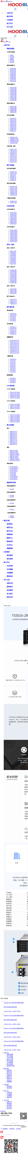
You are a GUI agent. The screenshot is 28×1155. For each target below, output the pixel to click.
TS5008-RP (13, 78)
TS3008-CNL (13, 171)
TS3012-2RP (13, 87)
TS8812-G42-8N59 (15, 421)
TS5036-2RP (13, 98)
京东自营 (10, 566)
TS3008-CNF (13, 201)
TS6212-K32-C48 (14, 353)
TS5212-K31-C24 (14, 340)
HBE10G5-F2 (13, 437)
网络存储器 (10, 48)
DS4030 (12, 503)
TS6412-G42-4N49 (15, 405)
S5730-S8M (13, 475)
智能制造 (10, 534)
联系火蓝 (10, 597)
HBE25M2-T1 (13, 444)
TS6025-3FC (13, 124)
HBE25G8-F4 (13, 442)
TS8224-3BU (13, 291)
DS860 (11, 55)
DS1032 (12, 489)
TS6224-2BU (13, 279)
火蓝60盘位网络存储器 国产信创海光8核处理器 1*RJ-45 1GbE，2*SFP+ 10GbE (14, 1007)
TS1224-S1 (13, 367)
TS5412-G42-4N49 (15, 404)
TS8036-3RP (13, 109)
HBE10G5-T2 (13, 434)
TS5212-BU (13, 256)
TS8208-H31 (13, 313)
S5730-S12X (13, 472)
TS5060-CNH (7, 1002)
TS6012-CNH (13, 189)
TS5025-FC (13, 131)
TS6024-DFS (13, 218)
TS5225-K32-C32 (14, 347)
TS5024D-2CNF (14, 141)
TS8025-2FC (13, 129)
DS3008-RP (13, 68)
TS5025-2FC (13, 126)
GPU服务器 (10, 385)
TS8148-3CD (13, 153)
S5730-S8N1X (13, 477)
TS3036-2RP (13, 90)
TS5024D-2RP (13, 143)
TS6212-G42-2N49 (15, 393)
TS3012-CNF (13, 202)
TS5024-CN (13, 176)
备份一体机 (10, 244)
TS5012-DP (13, 79)
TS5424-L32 (13, 331)
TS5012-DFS (13, 212)
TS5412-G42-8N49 (15, 414)
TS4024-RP (13, 77)
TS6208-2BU (13, 277)
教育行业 (10, 527)
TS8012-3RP (13, 106)
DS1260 (12, 56)
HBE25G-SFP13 (14, 457)
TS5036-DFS (13, 215)
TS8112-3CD (13, 149)
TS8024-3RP (13, 108)
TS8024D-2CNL (14, 138)
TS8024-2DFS (13, 240)
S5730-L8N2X (13, 469)
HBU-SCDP (13, 251)
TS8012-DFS (13, 221)
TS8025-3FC (13, 125)
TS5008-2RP (13, 94)
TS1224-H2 (13, 317)
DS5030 (12, 509)
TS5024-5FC (13, 118)
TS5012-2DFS (13, 230)
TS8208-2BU (13, 282)
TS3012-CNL (13, 173)
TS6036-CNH (13, 192)
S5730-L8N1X (13, 479)
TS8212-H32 (13, 315)
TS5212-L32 (13, 329)
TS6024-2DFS (13, 235)
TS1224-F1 (13, 360)
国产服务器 (10, 307)
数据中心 (10, 538)
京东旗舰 (10, 569)
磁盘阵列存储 (11, 482)
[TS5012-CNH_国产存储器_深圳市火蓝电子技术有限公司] (4, 1039)
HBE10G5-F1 (13, 435)
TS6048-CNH (13, 193)
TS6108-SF (13, 381)
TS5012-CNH (7, 1041)
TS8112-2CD (13, 162)
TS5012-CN (13, 174)
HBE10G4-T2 (13, 433)
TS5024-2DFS (13, 231)
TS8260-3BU (13, 293)
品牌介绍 (10, 583)
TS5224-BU (13, 258)
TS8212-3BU (13, 290)
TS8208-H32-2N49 (15, 396)
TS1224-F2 (13, 362)
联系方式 (3, 1111)
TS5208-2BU (13, 271)
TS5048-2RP (13, 100)
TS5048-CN (13, 178)
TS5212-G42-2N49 (15, 392)
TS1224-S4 (13, 371)
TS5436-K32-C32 (14, 350)
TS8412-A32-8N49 (15, 419)
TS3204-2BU (13, 270)
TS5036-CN (13, 177)
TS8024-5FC (13, 121)
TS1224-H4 (13, 320)
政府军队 (10, 524)
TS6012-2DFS (13, 234)
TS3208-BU (13, 254)
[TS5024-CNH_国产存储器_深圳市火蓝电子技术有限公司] (4, 1027)
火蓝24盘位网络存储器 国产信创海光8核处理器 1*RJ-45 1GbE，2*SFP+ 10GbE (14, 1033)
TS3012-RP (13, 71)
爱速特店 (10, 576)
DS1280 (12, 60)
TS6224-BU (13, 263)
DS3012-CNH (13, 188)
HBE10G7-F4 (13, 440)
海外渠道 (10, 559)
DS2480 (12, 62)
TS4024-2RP (13, 91)
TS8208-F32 (13, 359)
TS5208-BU (13, 255)
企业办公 (10, 545)
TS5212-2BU (13, 272)
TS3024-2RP (13, 89)
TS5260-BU (13, 259)
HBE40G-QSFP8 (14, 453)
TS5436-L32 (13, 332)
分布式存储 (10, 206)
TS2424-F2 (13, 366)
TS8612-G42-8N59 (15, 420)
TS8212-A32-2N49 (15, 397)
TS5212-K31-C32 (14, 341)
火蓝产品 (10, 13)
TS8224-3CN (13, 302)
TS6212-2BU (13, 278)
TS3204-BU (13, 252)
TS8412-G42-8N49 (15, 417)
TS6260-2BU (13, 281)
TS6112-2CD (13, 159)
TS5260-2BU (13, 275)
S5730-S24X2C (14, 470)
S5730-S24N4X (14, 476)
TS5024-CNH (7, 1028)
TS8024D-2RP (13, 137)
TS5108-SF (13, 379)
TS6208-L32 (13, 334)
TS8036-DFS (13, 223)
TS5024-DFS (13, 214)
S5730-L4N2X (13, 466)
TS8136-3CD (13, 152)
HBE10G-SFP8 (14, 450)
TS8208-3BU (13, 289)
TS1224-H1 (13, 316)
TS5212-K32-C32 (14, 344)
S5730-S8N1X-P (14, 468)
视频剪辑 (10, 548)
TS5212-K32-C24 (14, 343)
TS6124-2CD (13, 160)
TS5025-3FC (13, 122)
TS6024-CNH (13, 190)
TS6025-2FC (13, 128)
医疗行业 (10, 531)
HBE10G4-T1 (13, 431)
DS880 (11, 59)
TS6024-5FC (13, 119)
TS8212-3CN (13, 301)
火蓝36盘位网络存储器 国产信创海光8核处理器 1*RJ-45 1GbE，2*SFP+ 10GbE (14, 1020)
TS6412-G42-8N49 (15, 416)
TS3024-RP (13, 72)
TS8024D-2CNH (14, 140)
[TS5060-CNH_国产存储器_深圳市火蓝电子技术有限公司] (4, 1001)
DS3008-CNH (13, 186)
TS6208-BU (13, 261)
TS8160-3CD (13, 155)
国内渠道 (10, 555)
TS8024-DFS (13, 222)
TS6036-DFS (13, 219)
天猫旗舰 (10, 572)
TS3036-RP (13, 74)
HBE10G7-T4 (13, 441)
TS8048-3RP (13, 110)
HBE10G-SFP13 (14, 456)
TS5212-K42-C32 (14, 346)
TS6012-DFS (13, 216)
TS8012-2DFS (13, 238)
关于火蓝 (10, 27)
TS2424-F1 (13, 364)
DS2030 (12, 495)
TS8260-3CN (13, 303)
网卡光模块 (10, 425)
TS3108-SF (13, 378)
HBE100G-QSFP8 (14, 454)
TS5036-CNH (7, 1015)
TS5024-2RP (13, 97)
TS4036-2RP (13, 93)
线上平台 (10, 23)
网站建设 (23, 1126)
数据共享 (10, 541)
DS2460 (12, 58)
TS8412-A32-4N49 (15, 408)
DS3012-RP (13, 70)
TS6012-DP (13, 81)
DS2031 (12, 496)
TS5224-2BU (13, 274)
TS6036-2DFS (13, 237)
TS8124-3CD (13, 150)
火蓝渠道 (10, 20)
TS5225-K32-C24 (14, 348)
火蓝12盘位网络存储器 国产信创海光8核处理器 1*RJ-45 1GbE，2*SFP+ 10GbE (14, 1045)
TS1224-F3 (13, 363)
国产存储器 (10, 165)
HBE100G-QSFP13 (15, 460)
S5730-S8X (13, 473)
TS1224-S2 (13, 369)
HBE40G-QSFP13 (14, 459)
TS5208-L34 (13, 328)
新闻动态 (10, 586)
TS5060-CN (13, 180)
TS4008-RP (13, 75)
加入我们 (10, 593)
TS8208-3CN (13, 299)
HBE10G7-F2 (13, 438)
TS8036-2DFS (13, 241)
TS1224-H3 (13, 319)
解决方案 (10, 16)
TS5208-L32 (13, 327)
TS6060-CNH (13, 195)
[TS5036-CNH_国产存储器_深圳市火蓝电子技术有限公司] (4, 1014)
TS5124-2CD (13, 157)
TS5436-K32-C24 (14, 351)
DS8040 (12, 517)
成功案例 (10, 590)
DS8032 (12, 516)
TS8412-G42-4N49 (15, 407)
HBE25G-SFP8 (14, 452)
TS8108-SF (13, 382)
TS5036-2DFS (13, 233)
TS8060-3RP (13, 112)
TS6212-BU (13, 262)
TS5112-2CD (13, 156)
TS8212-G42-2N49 (15, 395)
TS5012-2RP (13, 96)
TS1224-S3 (13, 370)
